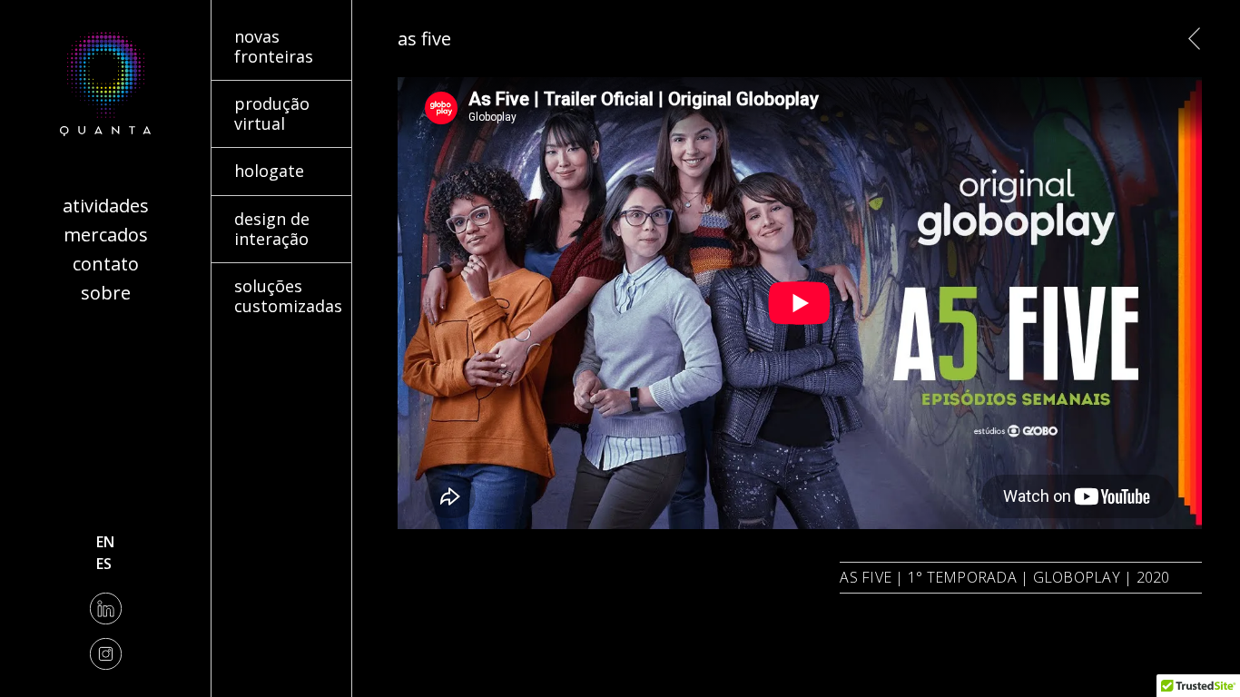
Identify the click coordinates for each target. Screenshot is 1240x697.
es (104, 564)
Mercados (106, 234)
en (105, 542)
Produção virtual (269, 92)
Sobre (106, 292)
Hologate (243, 159)
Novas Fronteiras (270, 24)
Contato (106, 263)
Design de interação (280, 207)
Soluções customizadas (259, 285)
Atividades (106, 205)
